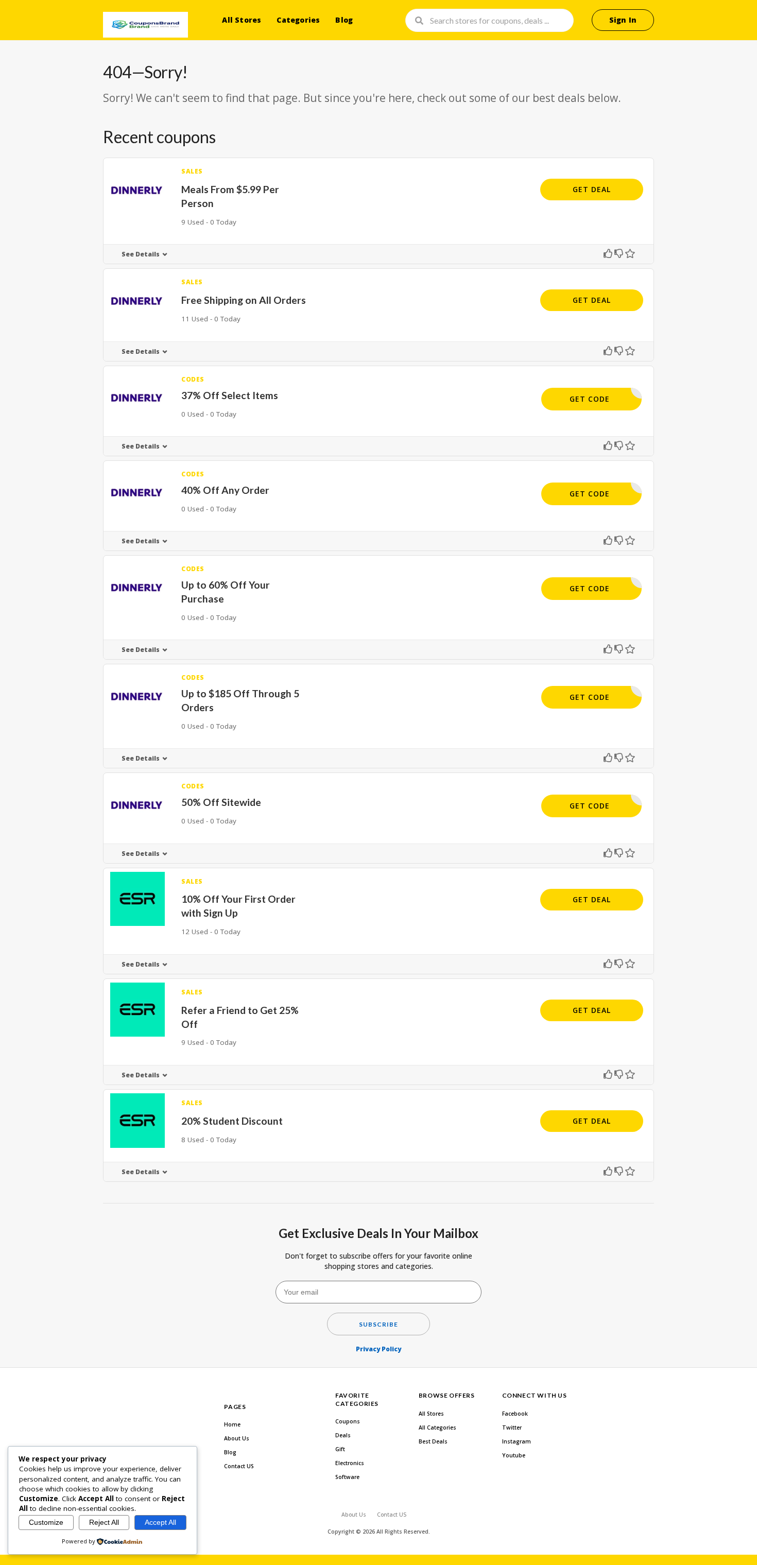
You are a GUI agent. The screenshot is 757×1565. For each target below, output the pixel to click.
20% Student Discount (232, 1121)
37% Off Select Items (229, 395)
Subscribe (378, 1324)
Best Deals (433, 1441)
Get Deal (592, 189)
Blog (344, 20)
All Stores (241, 20)
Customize (46, 1522)
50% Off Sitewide (221, 802)
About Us (236, 1438)
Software (347, 1477)
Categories (298, 20)
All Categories (437, 1427)
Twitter (512, 1427)
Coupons (347, 1421)
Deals (343, 1435)
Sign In (622, 20)
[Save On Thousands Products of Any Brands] (145, 25)
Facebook (515, 1413)
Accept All (160, 1522)
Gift (340, 1449)
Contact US (239, 1466)
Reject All (104, 1522)
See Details (141, 254)
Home (232, 1424)
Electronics (349, 1463)
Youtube (513, 1455)
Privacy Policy (378, 1349)
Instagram (516, 1441)
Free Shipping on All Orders (243, 300)
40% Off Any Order (225, 490)
